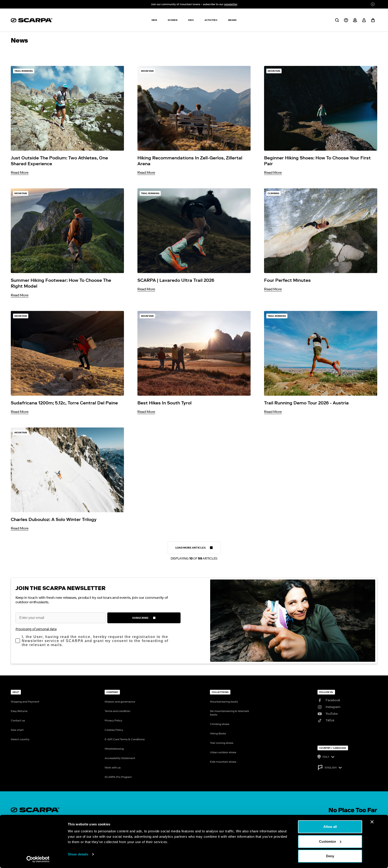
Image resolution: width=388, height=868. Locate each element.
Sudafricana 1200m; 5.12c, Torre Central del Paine (64, 403)
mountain (147, 70)
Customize (327, 841)
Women (172, 20)
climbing (273, 193)
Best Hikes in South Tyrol (164, 403)
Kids (191, 20)
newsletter (230, 4)
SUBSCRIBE (140, 617)
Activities (211, 20)
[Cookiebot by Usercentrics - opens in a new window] (38, 859)
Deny (330, 856)
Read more (20, 172)
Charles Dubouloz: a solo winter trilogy (54, 519)
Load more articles (194, 550)
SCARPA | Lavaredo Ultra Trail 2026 (175, 280)
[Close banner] (372, 821)
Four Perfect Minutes (287, 280)
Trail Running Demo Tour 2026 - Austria (306, 403)
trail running (23, 70)
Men (154, 20)
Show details (78, 854)
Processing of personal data (36, 629)
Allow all (330, 827)
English (331, 767)
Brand (232, 20)
